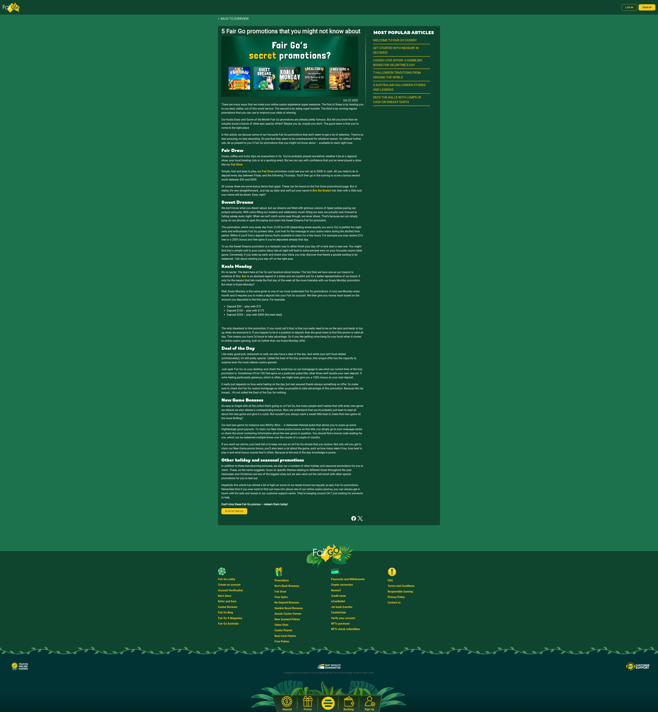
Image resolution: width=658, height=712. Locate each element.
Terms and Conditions (401, 586)
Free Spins (281, 597)
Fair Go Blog (225, 612)
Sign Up (647, 7)
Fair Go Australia (228, 623)
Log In (629, 7)
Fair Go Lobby (226, 579)
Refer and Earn (227, 601)
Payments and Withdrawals (348, 579)
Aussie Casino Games (288, 613)
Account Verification (230, 590)
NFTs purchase (340, 623)
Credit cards (338, 595)
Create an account (229, 584)
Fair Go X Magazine (230, 618)
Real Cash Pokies (285, 636)
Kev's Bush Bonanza (287, 586)
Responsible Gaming (400, 591)
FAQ (390, 580)
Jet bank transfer (341, 607)
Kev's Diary (224, 595)
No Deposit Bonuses (287, 602)
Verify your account (343, 618)
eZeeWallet (338, 601)
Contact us (394, 602)
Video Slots (281, 624)
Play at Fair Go (234, 511)
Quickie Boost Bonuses (289, 608)
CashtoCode (338, 612)
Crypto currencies (342, 584)
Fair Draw (280, 591)
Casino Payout (283, 630)
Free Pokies (282, 641)
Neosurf (336, 590)
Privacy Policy (396, 597)
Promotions (282, 580)
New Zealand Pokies (287, 619)
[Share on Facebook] (353, 518)
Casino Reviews (227, 607)
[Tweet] (360, 518)
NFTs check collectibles (345, 629)
